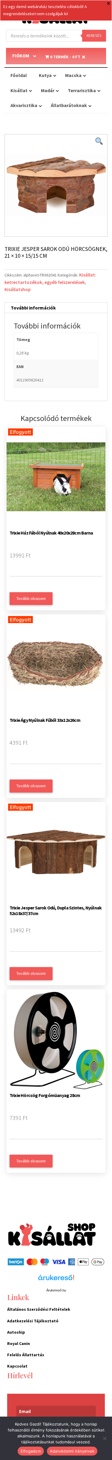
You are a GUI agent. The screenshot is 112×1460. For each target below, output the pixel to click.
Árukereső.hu (56, 1290)
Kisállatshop (17, 289)
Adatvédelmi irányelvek (72, 1451)
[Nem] (105, 1438)
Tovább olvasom (31, 598)
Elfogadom (31, 1451)
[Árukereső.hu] (56, 1281)
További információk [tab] (33, 308)
